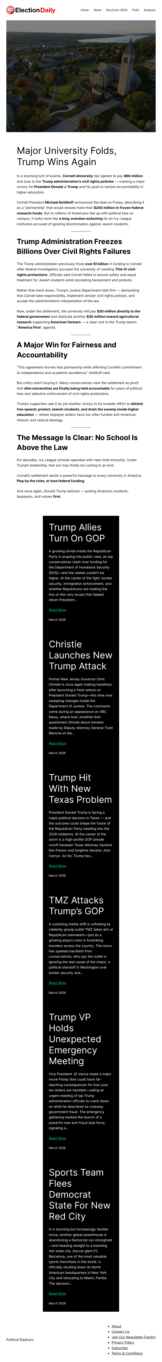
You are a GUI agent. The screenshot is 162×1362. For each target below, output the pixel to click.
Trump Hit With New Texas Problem (80, 788)
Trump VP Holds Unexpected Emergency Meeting (75, 1039)
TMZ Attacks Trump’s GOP (76, 906)
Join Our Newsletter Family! (134, 1337)
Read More (57, 610)
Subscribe (120, 1348)
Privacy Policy (123, 1342)
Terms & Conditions (127, 1353)
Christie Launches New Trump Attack (81, 655)
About (116, 1326)
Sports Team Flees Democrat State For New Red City (80, 1194)
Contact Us (121, 1331)
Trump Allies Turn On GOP (77, 533)
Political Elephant (20, 1340)
